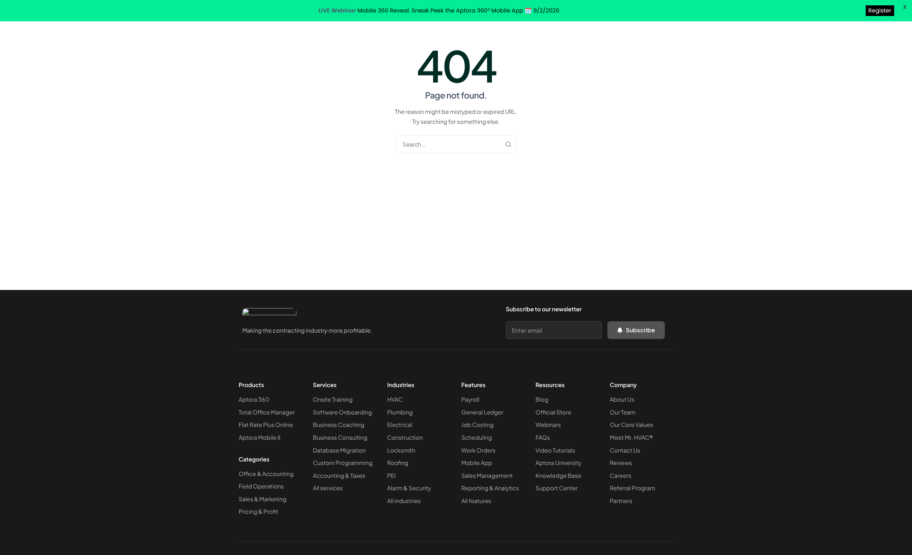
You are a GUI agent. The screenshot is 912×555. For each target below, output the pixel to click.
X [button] (905, 7)
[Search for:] (456, 144)
